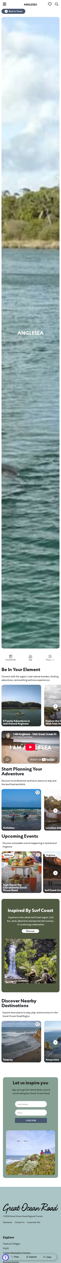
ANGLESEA (30, 4)
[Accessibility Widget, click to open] (5, 1257)
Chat (48, 1257)
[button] (55, 706)
